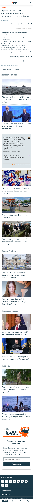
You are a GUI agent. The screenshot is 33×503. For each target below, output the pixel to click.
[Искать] (28, 501)
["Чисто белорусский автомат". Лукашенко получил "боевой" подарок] (16, 229)
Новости (4, 7)
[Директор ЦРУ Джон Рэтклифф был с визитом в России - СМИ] (16, 322)
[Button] (13, 24)
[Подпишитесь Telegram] (18, 481)
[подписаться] (6, 485)
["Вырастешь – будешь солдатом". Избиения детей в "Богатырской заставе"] (16, 377)
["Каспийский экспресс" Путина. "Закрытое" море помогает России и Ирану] (16, 87)
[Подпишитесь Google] (2, 481)
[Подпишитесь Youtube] (14, 481)
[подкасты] (12, 501)
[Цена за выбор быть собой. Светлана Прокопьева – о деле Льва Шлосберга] (16, 289)
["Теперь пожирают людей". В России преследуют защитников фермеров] (16, 404)
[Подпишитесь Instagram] (22, 481)
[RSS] (26, 481)
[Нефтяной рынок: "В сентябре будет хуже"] (16, 205)
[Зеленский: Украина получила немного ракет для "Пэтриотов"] (16, 346)
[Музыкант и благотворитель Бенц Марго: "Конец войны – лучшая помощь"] (16, 262)
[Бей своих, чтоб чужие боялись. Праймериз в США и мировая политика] (16, 178)
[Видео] (20, 501)
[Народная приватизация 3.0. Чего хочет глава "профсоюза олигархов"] (16, 114)
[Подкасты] (2, 485)
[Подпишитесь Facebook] (6, 481)
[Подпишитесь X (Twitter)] (10, 481)
